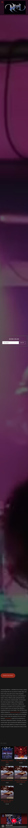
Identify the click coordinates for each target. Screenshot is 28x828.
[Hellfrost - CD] (20, 752)
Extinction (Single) (7, 780)
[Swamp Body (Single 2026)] (7, 752)
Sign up (22, 342)
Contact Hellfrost (8, 675)
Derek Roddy (8, 718)
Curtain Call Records (15, 712)
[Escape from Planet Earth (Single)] (20, 772)
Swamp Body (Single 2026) (7, 761)
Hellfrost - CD (20, 761)
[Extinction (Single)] (7, 772)
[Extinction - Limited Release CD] (7, 792)
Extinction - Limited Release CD (7, 801)
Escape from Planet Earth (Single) (21, 781)
